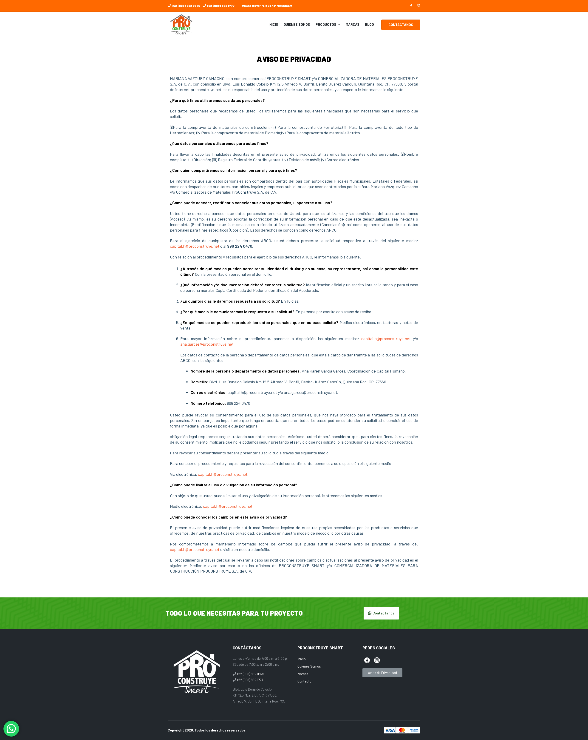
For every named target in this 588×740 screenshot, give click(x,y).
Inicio (301, 659)
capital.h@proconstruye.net (194, 246)
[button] (400, 25)
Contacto (304, 681)
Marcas (302, 674)
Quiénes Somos (309, 666)
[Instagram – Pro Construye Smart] (418, 5)
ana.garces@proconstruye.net (207, 344)
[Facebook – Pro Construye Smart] (411, 5)
